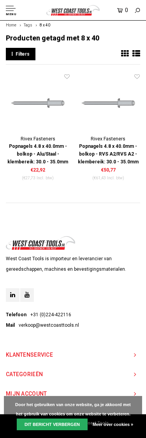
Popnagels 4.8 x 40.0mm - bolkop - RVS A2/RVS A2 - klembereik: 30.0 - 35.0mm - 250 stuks (108, 155)
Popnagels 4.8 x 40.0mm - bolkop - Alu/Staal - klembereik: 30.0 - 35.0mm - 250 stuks (37, 155)
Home (11, 25)
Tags (28, 25)
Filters (23, 54)
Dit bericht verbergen (52, 424)
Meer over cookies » (113, 424)
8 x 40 (45, 25)
